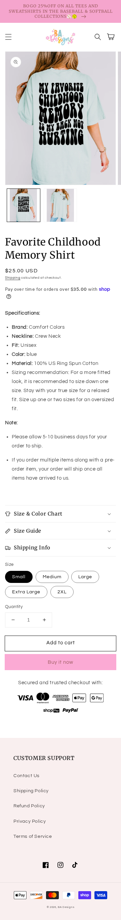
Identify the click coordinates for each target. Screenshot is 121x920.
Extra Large (26, 592)
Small (19, 577)
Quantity (14, 606)
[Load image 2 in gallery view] (60, 205)
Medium (52, 577)
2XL (62, 592)
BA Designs (66, 907)
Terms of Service (32, 836)
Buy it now (60, 662)
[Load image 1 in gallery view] (23, 205)
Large (85, 577)
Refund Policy (29, 806)
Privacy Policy (29, 821)
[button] (8, 37)
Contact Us (26, 775)
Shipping (13, 277)
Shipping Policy (31, 791)
